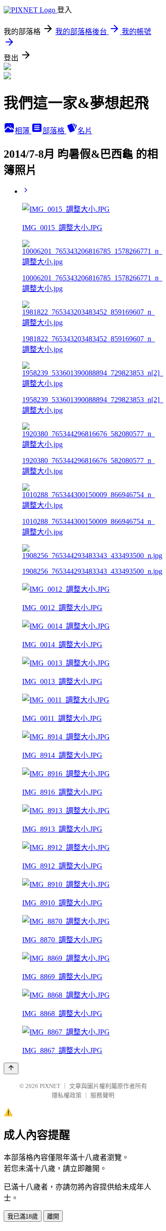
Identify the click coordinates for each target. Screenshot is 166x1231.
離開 (53, 1216)
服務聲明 (102, 1095)
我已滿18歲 (22, 1216)
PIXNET (50, 1085)
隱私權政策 (67, 1095)
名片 (84, 131)
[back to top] (11, 1068)
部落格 (54, 131)
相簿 (23, 131)
